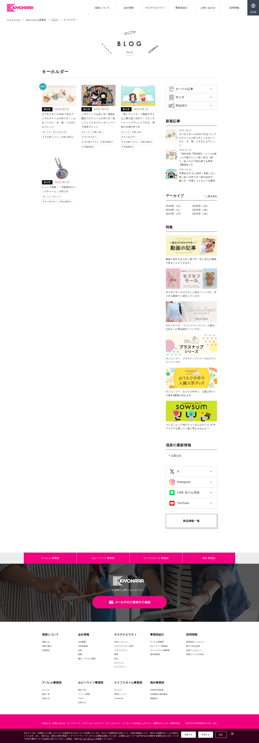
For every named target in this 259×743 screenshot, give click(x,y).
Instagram (183, 481)
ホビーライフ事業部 (36, 19)
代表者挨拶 (83, 646)
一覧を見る (211, 196)
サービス (46, 690)
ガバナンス (119, 663)
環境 (116, 654)
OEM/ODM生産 (157, 690)
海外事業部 (155, 654)
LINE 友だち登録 (188, 492)
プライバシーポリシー (93, 723)
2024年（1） (173, 209)
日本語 (253, 12)
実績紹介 (154, 698)
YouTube (182, 503)
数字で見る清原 (193, 646)
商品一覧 (46, 694)
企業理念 (46, 650)
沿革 (80, 650)
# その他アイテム (51, 137)
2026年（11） (174, 205)
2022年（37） (174, 213)
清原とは (46, 642)
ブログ (54, 19)
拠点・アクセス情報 (86, 658)
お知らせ (176, 455)
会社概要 (82, 642)
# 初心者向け (67, 137)
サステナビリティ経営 (124, 646)
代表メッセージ (121, 642)
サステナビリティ (155, 7)
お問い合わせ (208, 7)
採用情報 (234, 7)
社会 (116, 658)
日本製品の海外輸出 (159, 694)
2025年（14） (200, 205)
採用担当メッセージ (195, 642)
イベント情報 (84, 694)
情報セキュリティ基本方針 (166, 723)
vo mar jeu (118, 698)
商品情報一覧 (191, 520)
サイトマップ (73, 723)
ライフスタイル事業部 (159, 650)
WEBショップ (120, 694)
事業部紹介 (181, 7)
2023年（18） (200, 209)
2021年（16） (200, 213)
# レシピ (47, 132)
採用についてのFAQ (195, 654)
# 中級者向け (88, 147)
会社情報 (129, 7)
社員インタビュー (194, 650)
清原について (102, 7)
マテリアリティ (121, 650)
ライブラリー (120, 667)
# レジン (57, 197)
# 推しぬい (98, 132)
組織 (80, 654)
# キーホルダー (60, 132)
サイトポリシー (113, 723)
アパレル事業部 (157, 642)
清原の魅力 (47, 646)
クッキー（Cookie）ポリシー (137, 723)
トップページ (13, 19)
